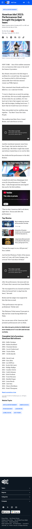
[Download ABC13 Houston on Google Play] (15, 512)
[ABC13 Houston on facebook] (3, 507)
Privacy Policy (5, 518)
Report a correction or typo (9, 392)
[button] (2, 2)
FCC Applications (17, 523)
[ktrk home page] (5, 482)
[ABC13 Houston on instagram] (12, 507)
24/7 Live (13, 2)
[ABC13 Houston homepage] (7, 2)
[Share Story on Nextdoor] (15, 37)
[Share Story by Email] (19, 37)
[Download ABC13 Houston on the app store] (6, 512)
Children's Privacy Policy (7, 520)
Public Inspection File (7, 523)
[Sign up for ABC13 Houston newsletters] (16, 507)
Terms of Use (5, 521)
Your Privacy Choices (14, 518)
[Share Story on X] (7, 37)
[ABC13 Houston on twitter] (7, 507)
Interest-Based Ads (13, 521)
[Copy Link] (23, 37)
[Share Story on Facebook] (2, 37)
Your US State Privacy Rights (21, 520)
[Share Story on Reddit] (11, 37)
